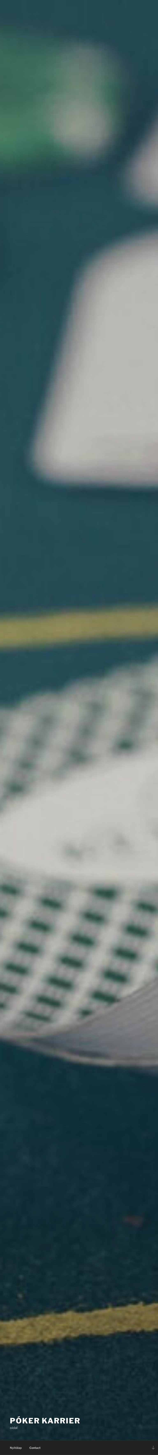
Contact (35, 1447)
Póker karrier (45, 1420)
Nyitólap (16, 1447)
